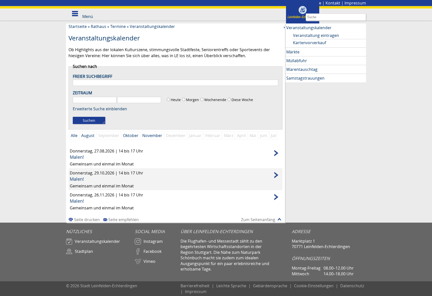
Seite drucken (87, 219)
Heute (176, 99)
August (87, 135)
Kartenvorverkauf (309, 42)
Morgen (192, 99)
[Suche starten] (362, 17)
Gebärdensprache (270, 286)
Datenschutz (352, 286)
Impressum (355, 3)
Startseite (77, 26)
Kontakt (333, 3)
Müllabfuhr (296, 60)
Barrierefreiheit (195, 286)
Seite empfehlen (123, 219)
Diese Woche (242, 99)
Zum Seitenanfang (258, 219)
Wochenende (215, 99)
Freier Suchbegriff (92, 76)
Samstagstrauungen (305, 78)
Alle (74, 135)
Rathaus (98, 26)
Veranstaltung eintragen (316, 35)
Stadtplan (84, 251)
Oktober (130, 135)
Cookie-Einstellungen (314, 286)
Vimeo (150, 261)
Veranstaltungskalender (152, 26)
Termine (118, 26)
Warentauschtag (302, 69)
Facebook (153, 251)
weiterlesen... (175, 153)
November (152, 135)
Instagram (153, 241)
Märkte (293, 52)
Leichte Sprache (231, 286)
